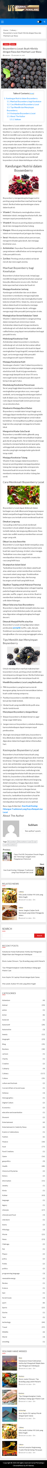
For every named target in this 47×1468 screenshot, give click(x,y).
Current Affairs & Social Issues (13, 1088)
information (6, 1181)
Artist (4, 1015)
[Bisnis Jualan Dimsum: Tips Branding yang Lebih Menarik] (9, 1380)
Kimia (4, 1190)
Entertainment (7, 1122)
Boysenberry (12, 842)
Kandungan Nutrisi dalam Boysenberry (21, 98)
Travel (4, 1327)
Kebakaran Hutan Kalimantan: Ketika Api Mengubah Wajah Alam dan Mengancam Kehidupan (31, 1363)
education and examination (12, 1112)
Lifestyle (5, 1210)
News (4, 1239)
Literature (6, 1220)
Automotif (6, 1025)
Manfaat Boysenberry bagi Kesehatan (24, 101)
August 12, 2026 (25, 918)
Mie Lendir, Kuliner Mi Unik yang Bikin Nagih (19, 984)
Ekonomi (5, 1117)
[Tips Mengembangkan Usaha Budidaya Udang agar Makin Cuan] (9, 1397)
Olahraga (5, 1244)
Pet (3, 1249)
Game (4, 1156)
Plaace (4, 1254)
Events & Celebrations (10, 1132)
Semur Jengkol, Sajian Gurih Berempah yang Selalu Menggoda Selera (31, 912)
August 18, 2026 (25, 1384)
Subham (7, 55)
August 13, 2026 (25, 1452)
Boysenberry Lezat (24, 842)
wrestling (5, 1342)
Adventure (6, 1000)
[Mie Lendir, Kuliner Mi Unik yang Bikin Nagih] (9, 895)
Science (5, 1288)
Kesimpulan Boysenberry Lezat (21, 113)
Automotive (6, 1029)
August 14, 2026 (25, 900)
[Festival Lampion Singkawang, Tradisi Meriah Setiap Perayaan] (9, 1448)
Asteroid (5, 1020)
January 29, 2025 (19, 55)
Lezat (35, 842)
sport (4, 1303)
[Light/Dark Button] (39, 22)
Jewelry (5, 1185)
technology (6, 1322)
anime (4, 1010)
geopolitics (6, 1161)
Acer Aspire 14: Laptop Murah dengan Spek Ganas (21, 977)
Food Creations (8, 1151)
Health (4, 1166)
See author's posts (33, 831)
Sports (4, 1307)
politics (5, 1268)
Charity (5, 1059)
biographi (6, 1039)
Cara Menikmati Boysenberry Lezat (23, 104)
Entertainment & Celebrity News (14, 1127)
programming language (11, 1273)
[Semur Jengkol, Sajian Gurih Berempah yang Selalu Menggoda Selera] (9, 912)
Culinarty (5, 1068)
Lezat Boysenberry (9, 845)
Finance (5, 1142)
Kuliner (13, 44)
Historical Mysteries (10, 1171)
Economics (6, 1107)
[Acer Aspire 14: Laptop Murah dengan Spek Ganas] (9, 1414)
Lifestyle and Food (9, 1215)
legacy (4, 1205)
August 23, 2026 (25, 1368)
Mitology (5, 1229)
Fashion (5, 1137)
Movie (4, 1234)
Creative (5, 1063)
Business (5, 1049)
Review (5, 1283)
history (4, 1176)
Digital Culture (7, 1103)
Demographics (7, 1098)
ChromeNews (18, 1465)
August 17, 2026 (25, 1401)
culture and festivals (9, 1083)
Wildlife (5, 1332)
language (5, 1200)
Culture (5, 1078)
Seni (3, 1293)
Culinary (6, 44)
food (4, 1147)
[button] (2, 22)
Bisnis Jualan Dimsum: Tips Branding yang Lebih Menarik (23, 961)
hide (31, 93)
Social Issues (7, 1298)
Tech (4, 1317)
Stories (4, 1312)
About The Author (16, 116)
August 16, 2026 (25, 1418)
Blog (4, 1044)
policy (4, 1259)
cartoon (5, 1054)
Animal (4, 1005)
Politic (4, 1264)
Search (7, 928)
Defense (5, 1093)
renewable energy (9, 1278)
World (4, 1337)
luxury (4, 1225)
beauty (4, 1034)
